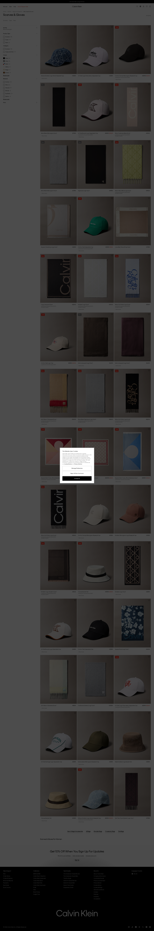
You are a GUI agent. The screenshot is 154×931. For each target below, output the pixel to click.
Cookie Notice (68, 464)
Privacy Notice (78, 464)
